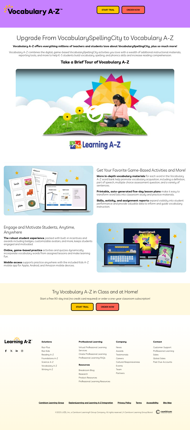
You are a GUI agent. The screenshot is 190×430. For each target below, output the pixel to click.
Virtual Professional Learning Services (93, 349)
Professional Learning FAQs (92, 357)
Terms (139, 403)
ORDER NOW (133, 9)
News (119, 347)
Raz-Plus (46, 347)
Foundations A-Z (50, 358)
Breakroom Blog (86, 370)
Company (121, 341)
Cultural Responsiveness (128, 362)
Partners (120, 373)
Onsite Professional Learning (93, 354)
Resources (84, 364)
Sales (155, 354)
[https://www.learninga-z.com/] (20, 341)
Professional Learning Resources (94, 381)
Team (119, 369)
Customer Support (162, 347)
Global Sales (159, 358)
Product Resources (88, 377)
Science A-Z (47, 362)
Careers (120, 358)
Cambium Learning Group (51, 403)
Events (119, 365)
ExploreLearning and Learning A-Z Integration (91, 403)
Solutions (47, 341)
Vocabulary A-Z (49, 365)
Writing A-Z (47, 369)
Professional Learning (90, 341)
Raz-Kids (46, 350)
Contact (157, 341)
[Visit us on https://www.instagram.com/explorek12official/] (29, 351)
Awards (119, 350)
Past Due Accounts (162, 362)
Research (83, 374)
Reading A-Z (48, 354)
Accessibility (152, 403)
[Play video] (95, 113)
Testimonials (122, 354)
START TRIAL (108, 9)
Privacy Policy (124, 403)
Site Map (167, 403)
